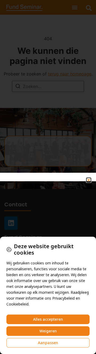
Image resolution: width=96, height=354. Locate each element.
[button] (89, 180)
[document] (48, 177)
